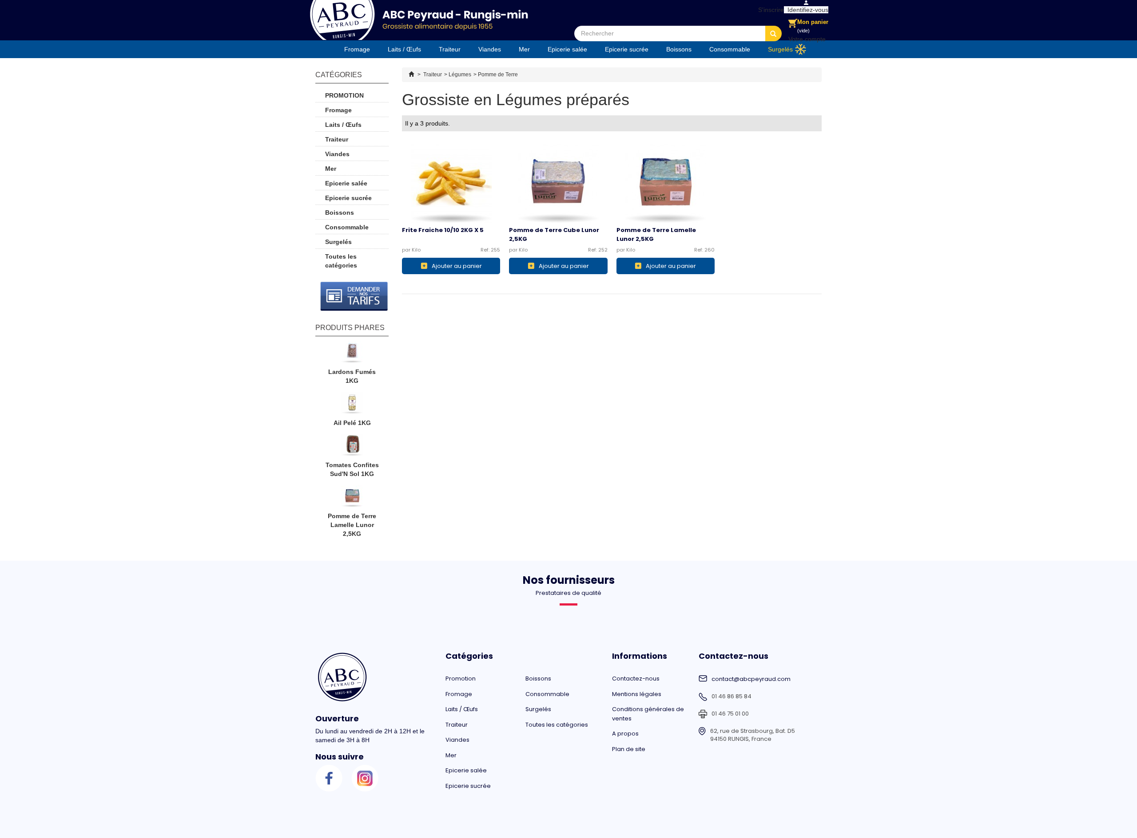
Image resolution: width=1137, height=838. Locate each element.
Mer (524, 49)
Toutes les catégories (341, 261)
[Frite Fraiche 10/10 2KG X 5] (451, 182)
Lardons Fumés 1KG (352, 376)
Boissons (679, 49)
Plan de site (628, 749)
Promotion (344, 95)
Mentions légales (636, 694)
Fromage (357, 49)
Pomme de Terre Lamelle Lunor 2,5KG (352, 524)
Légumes (460, 74)
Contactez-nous (636, 678)
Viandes (489, 49)
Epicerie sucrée (626, 49)
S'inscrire (769, 9)
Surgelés (780, 49)
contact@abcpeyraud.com (751, 679)
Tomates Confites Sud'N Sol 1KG (352, 469)
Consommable (729, 49)
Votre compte (807, 39)
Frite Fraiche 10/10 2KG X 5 (443, 230)
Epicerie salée (567, 49)
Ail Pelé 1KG (352, 422)
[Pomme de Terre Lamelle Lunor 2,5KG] (665, 182)
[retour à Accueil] (411, 74)
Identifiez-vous (806, 9)
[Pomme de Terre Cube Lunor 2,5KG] (558, 182)
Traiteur (450, 49)
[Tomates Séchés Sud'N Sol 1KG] (352, 447)
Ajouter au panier (457, 266)
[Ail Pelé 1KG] (352, 405)
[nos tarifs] (354, 296)
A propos (625, 733)
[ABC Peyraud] (419, 20)
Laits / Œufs (404, 49)
